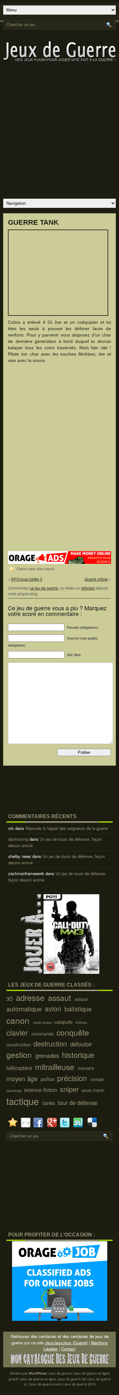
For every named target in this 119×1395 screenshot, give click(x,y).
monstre (87, 1068)
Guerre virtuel (96, 579)
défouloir (82, 1044)
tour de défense (78, 1102)
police (48, 1079)
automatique (24, 1008)
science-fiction (41, 1090)
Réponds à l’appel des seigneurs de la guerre (66, 828)
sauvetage (14, 1090)
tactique (23, 1101)
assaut (60, 997)
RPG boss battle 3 (26, 579)
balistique (79, 1008)
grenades (48, 1055)
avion (54, 1008)
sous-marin (94, 1090)
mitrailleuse (55, 1066)
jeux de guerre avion (46, 1383)
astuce (82, 999)
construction (19, 1044)
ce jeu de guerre (44, 588)
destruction (51, 1043)
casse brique (43, 1022)
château (81, 1022)
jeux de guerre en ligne (38, 1378)
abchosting (18, 839)
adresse (31, 997)
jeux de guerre (61, 1373)
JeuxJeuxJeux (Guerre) (66, 1343)
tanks (49, 1103)
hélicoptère (20, 1068)
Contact (68, 1349)
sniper (70, 1089)
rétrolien (88, 588)
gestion (20, 1054)
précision (73, 1078)
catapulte (64, 1022)
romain (98, 1079)
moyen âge (22, 1078)
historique (79, 1054)
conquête (73, 1032)
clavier (18, 1032)
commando (43, 1033)
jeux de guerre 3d (72, 1378)
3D (10, 998)
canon (19, 1020)
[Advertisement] (59, 134)
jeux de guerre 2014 (80, 1383)
